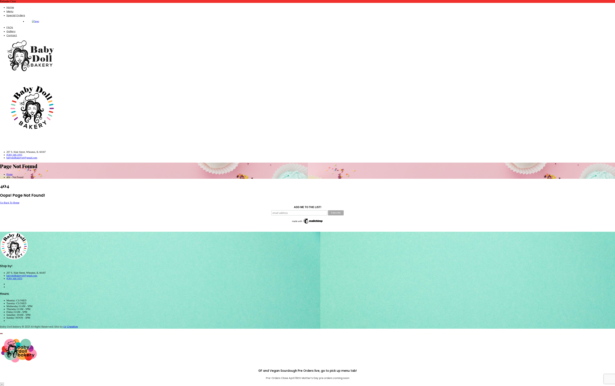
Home (10, 7)
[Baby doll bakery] (35, 21)
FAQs (9, 27)
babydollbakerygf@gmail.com (21, 157)
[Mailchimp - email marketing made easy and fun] (307, 223)
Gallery (11, 31)
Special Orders (15, 15)
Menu (9, 11)
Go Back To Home (9, 202)
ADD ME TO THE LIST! (307, 207)
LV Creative (70, 327)
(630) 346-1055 (14, 154)
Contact (11, 35)
